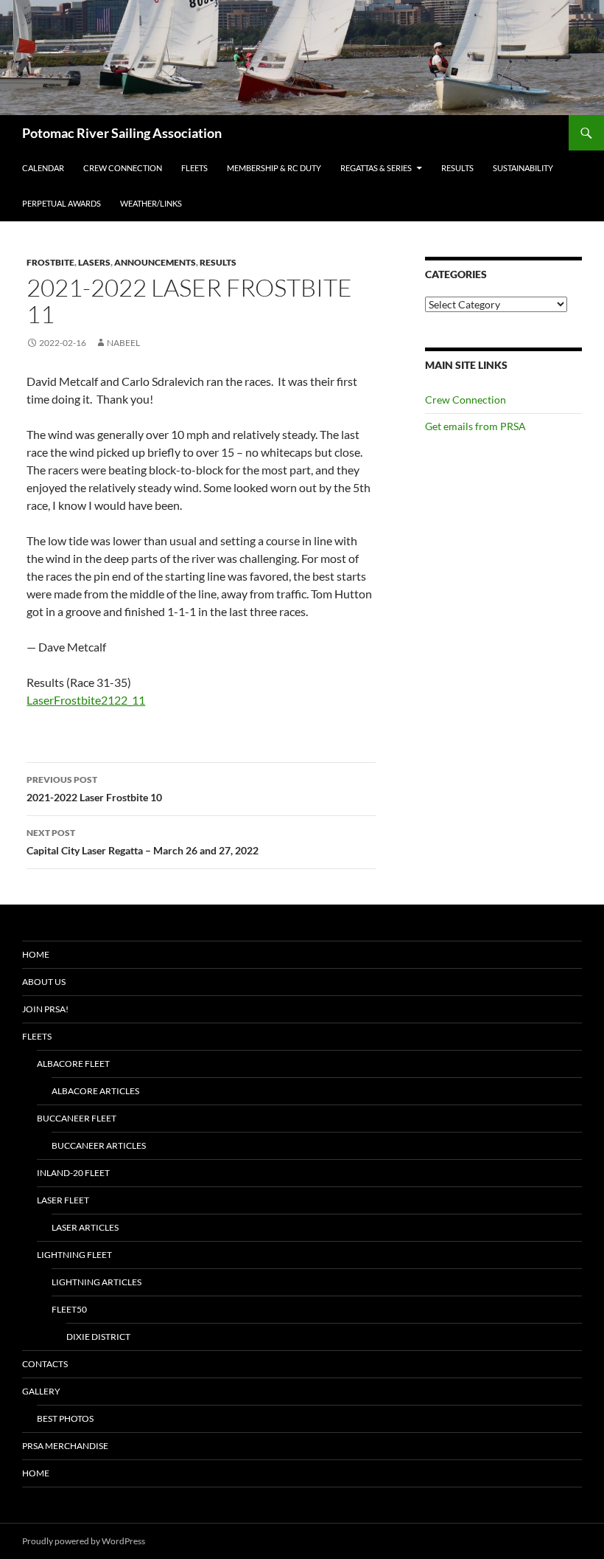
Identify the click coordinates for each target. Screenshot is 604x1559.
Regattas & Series (376, 168)
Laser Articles (85, 1227)
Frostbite (50, 262)
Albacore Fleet (73, 1063)
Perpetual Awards (61, 203)
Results (457, 168)
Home (35, 954)
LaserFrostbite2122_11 (86, 700)
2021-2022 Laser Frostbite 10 (94, 788)
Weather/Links (151, 203)
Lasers (94, 262)
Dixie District (98, 1336)
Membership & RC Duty (274, 168)
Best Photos (65, 1418)
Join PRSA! (45, 1008)
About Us (44, 981)
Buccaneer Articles (99, 1145)
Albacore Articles (95, 1090)
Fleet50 (69, 1309)
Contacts (45, 1363)
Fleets (194, 168)
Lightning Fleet (74, 1254)
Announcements (155, 262)
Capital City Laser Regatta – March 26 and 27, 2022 (143, 842)
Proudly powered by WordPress (83, 1540)
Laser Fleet (63, 1200)
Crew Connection (122, 168)
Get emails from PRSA (475, 426)
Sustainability (523, 168)
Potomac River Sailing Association (122, 133)
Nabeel (123, 342)
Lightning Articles (96, 1281)
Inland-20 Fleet (73, 1172)
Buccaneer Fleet (76, 1118)
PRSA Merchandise (65, 1445)
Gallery (41, 1391)
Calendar (43, 168)
